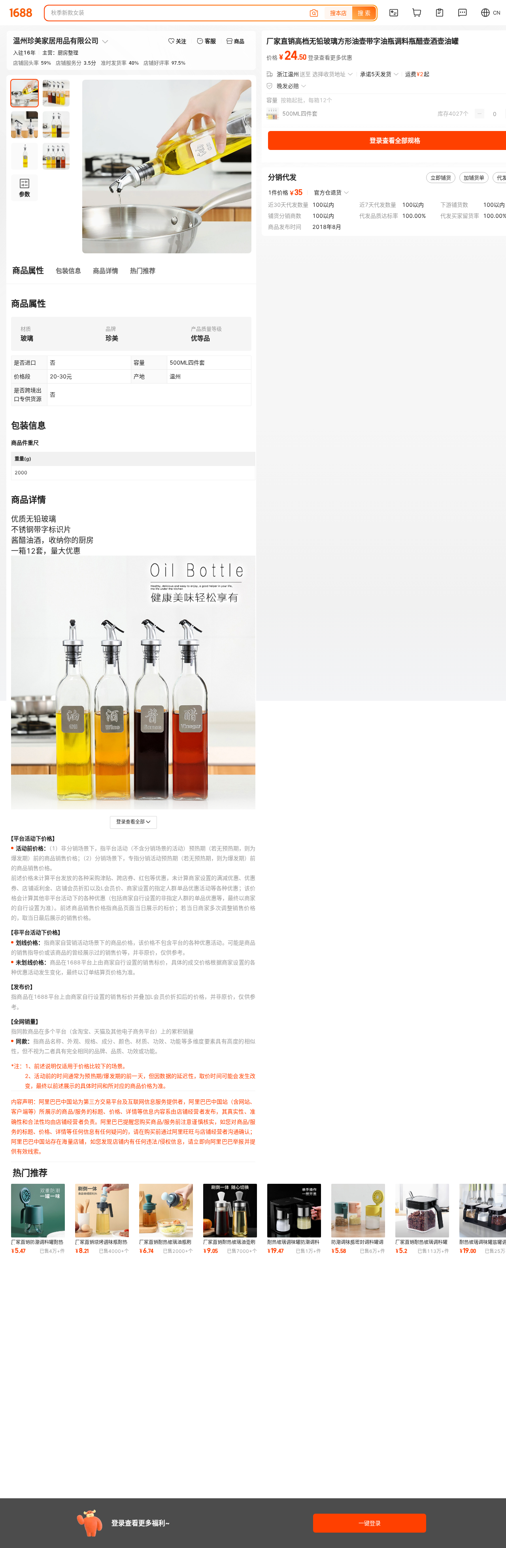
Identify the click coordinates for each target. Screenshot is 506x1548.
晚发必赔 (288, 85)
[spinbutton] (494, 113)
